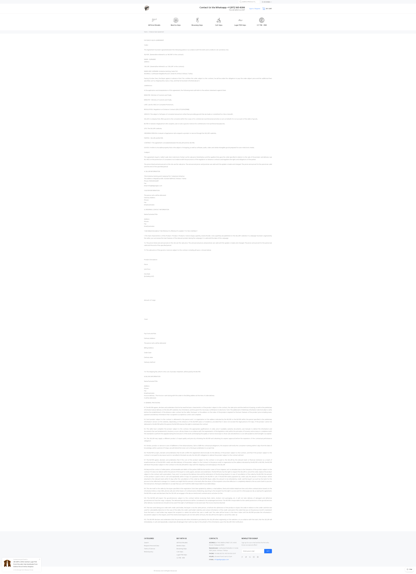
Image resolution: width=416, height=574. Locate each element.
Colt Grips (180, 552)
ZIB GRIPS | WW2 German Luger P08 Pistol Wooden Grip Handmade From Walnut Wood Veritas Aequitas (25, 564)
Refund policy (148, 552)
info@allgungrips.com (221, 559)
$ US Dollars (266, 2)
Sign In (251, 8)
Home (145, 32)
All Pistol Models (182, 542)
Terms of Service (149, 549)
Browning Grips (182, 549)
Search (146, 542)
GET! (268, 551)
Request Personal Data (151, 546)
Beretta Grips (181, 546)
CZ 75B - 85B (181, 558)
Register (257, 8)
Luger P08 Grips (182, 555)
